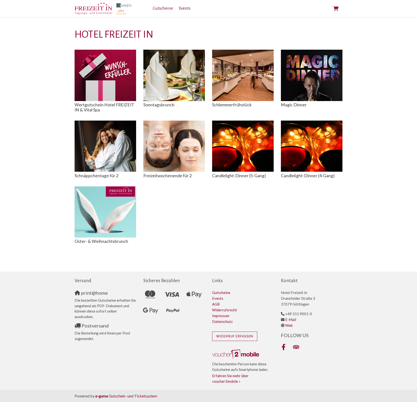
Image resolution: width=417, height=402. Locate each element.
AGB (216, 304)
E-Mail (290, 319)
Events (184, 8)
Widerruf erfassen (234, 336)
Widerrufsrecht (224, 310)
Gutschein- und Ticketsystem (126, 396)
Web (289, 325)
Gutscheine (163, 8)
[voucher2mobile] (236, 354)
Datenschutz (222, 321)
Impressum (220, 315)
